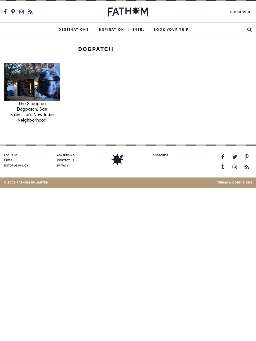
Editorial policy (16, 165)
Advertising (65, 155)
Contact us (65, 160)
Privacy (62, 165)
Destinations (73, 29)
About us (11, 155)
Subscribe (240, 11)
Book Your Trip (171, 29)
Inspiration (111, 29)
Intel (139, 29)
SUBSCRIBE (160, 155)
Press (8, 160)
